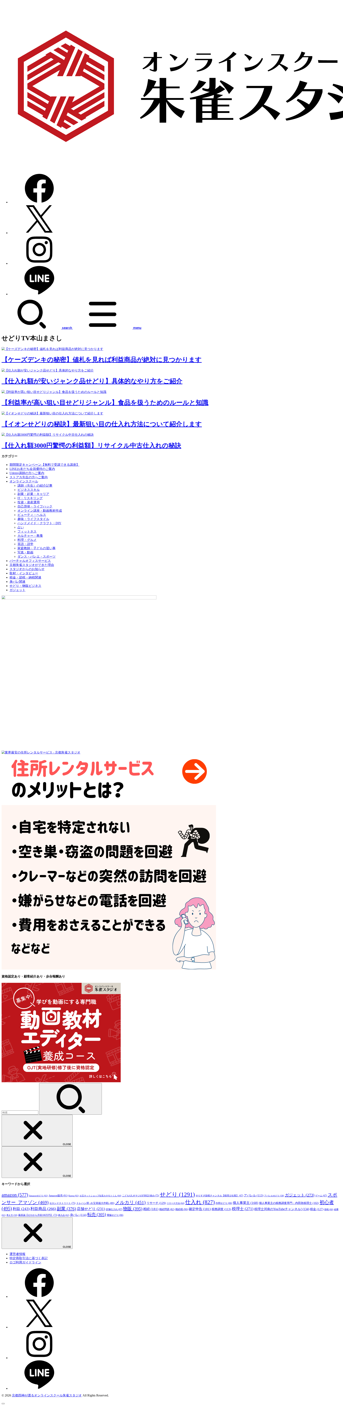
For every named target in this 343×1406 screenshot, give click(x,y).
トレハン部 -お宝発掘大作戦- (95, 1203)
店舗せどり (91, 1209)
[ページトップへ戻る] (3, 1403)
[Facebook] (39, 202)
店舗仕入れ (114, 1209)
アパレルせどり (274, 1196)
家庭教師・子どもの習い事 (36, 548)
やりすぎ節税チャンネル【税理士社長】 (219, 1195)
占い (20, 527)
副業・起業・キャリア (33, 494)
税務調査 (221, 1209)
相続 (150, 1209)
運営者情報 (17, 1254)
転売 (96, 1214)
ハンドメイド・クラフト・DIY (39, 523)
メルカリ (130, 1202)
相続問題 (166, 1209)
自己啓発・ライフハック (34, 506)
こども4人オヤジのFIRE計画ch (140, 1195)
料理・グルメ (27, 540)
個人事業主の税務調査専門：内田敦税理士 (289, 1203)
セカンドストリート (62, 1203)
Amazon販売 (58, 1195)
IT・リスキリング (30, 498)
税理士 (242, 1209)
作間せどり (224, 1203)
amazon (15, 1194)
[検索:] (20, 1112)
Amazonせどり (38, 1195)
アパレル (253, 1195)
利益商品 (43, 1209)
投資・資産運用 (28, 502)
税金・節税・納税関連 (25, 577)
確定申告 (200, 1209)
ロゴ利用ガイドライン (25, 1262)
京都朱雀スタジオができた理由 (32, 565)
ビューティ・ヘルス (31, 514)
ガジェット (17, 590)
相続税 (181, 1209)
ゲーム (321, 1195)
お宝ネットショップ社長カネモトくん (100, 1195)
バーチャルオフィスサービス (30, 560)
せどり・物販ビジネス (25, 585)
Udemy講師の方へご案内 (27, 473)
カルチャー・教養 (30, 535)
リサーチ (156, 1203)
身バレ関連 (17, 581)
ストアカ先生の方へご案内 (29, 477)
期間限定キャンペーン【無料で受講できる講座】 (44, 464)
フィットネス (27, 531)
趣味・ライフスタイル (33, 519)
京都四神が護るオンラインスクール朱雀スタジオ (47, 1395)
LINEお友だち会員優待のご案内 (32, 469)
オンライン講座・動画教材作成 (39, 510)
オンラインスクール (24, 481)
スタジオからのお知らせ (27, 569)
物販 (132, 1208)
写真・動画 (25, 552)
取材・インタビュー (24, 573)
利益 (21, 1209)
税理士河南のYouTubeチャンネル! (281, 1209)
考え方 (11, 1215)
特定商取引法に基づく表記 (29, 1258)
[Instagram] (39, 263)
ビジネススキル (28, 489)
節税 (328, 1209)
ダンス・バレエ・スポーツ (36, 556)
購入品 (63, 1215)
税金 (317, 1209)
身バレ (78, 1214)
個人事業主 (245, 1203)
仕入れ (200, 1202)
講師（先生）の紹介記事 (34, 485)
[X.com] (39, 232)
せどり (177, 1194)
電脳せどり (115, 1215)
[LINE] (39, 294)
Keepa (73, 1195)
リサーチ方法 (175, 1203)
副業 (66, 1208)
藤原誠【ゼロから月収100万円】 (37, 1215)
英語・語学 (25, 544)
